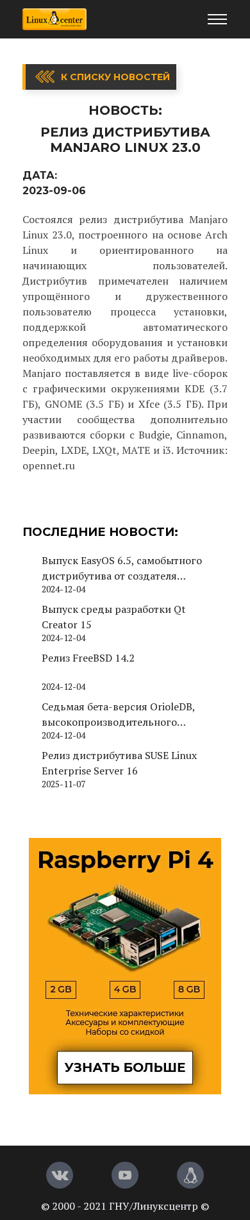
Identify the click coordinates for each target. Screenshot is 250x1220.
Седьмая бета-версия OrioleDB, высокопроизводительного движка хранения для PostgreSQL (125, 714)
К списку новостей (115, 77)
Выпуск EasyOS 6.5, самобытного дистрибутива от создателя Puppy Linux (122, 568)
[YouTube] (125, 1175)
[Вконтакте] (59, 1175)
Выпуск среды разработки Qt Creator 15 (114, 616)
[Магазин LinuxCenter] (190, 1175)
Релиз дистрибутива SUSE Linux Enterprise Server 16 (119, 763)
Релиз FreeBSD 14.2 (88, 658)
